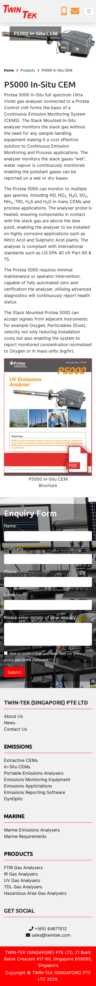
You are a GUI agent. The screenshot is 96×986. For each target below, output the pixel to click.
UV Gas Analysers (22, 880)
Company (13, 548)
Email (9, 594)
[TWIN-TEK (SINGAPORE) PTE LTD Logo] (24, 11)
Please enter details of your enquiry (40, 617)
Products (28, 70)
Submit (14, 672)
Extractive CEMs (21, 760)
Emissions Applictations (28, 786)
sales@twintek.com (50, 935)
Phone (10, 571)
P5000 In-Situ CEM (57, 70)
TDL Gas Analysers (23, 886)
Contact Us (15, 729)
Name (10, 525)
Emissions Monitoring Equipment (37, 779)
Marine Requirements (25, 836)
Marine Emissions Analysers (32, 830)
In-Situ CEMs (17, 766)
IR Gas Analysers (21, 874)
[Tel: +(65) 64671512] (65, 12)
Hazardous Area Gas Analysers (35, 893)
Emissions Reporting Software (34, 792)
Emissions (18, 746)
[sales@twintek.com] (76, 12)
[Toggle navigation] (89, 11)
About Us (13, 716)
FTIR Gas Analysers (23, 867)
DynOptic (13, 798)
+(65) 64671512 (50, 928)
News (9, 722)
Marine (14, 816)
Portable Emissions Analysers (33, 773)
